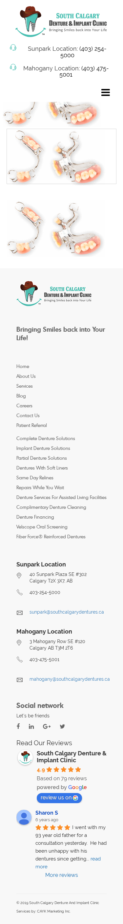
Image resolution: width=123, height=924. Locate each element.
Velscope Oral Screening (42, 526)
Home (22, 366)
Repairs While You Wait (40, 487)
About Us (26, 376)
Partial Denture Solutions (41, 458)
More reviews (61, 875)
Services (24, 386)
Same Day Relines (34, 477)
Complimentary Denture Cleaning (51, 507)
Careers (24, 405)
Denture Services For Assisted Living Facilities (61, 497)
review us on (56, 797)
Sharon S (46, 813)
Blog (21, 395)
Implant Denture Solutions (43, 448)
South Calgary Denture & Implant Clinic (72, 757)
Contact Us (28, 415)
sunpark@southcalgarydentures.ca (67, 612)
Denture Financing (35, 517)
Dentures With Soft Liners (42, 468)
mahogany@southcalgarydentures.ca (70, 679)
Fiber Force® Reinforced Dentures (51, 536)
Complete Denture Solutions (45, 438)
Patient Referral (31, 425)
